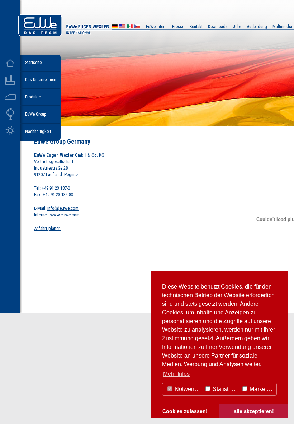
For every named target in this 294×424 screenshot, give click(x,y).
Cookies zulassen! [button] (185, 411)
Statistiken (225, 389)
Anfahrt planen (47, 228)
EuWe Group (35, 114)
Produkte (33, 97)
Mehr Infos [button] (176, 374)
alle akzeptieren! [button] (254, 411)
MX (130, 27)
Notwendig (187, 389)
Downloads (218, 26)
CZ (137, 27)
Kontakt (196, 26)
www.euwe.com (65, 214)
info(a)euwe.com (63, 208)
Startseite (33, 62)
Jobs (237, 26)
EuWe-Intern (156, 26)
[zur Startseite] (84, 34)
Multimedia (282, 26)
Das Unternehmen (40, 79)
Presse (178, 26)
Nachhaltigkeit (38, 131)
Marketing (261, 389)
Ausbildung (257, 26)
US (122, 27)
